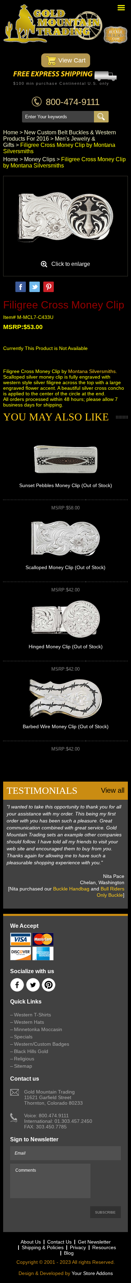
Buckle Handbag (71, 889)
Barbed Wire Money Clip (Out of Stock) (66, 726)
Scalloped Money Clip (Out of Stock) (65, 567)
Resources (104, 1247)
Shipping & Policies (43, 1247)
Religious (24, 1058)
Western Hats (29, 1022)
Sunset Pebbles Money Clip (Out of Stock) (65, 485)
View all (112, 790)
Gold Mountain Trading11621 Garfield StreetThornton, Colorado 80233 (53, 1097)
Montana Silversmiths (92, 371)
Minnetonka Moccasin (38, 1029)
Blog (69, 1253)
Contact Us (59, 1242)
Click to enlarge (70, 264)
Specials (23, 1036)
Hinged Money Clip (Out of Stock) (66, 646)
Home (10, 132)
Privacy (78, 1247)
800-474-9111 (73, 102)
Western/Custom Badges (41, 1044)
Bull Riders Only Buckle (110, 892)
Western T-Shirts (32, 1014)
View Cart (71, 60)
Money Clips (39, 159)
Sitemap (23, 1066)
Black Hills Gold (31, 1051)
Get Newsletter (94, 1242)
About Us (31, 1242)
